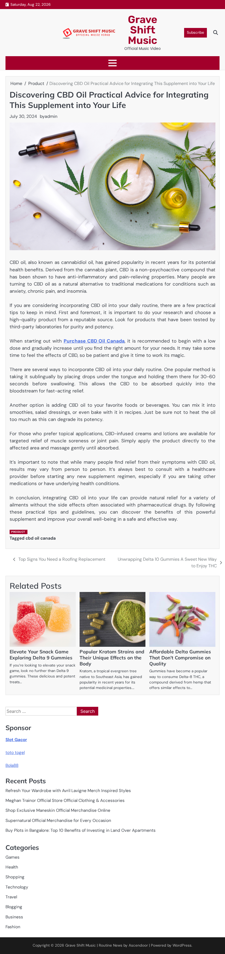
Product (18, 532)
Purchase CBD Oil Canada (94, 341)
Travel (11, 897)
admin (51, 116)
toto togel (15, 752)
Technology (16, 887)
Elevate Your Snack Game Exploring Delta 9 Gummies (41, 654)
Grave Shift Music (142, 29)
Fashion (12, 927)
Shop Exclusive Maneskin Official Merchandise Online (57, 810)
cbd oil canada (41, 538)
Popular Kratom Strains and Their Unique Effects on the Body (112, 658)
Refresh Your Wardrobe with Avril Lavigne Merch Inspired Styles (68, 790)
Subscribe (195, 32)
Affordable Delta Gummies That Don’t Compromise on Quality (180, 658)
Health (11, 867)
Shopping (14, 877)
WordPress (182, 945)
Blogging (13, 907)
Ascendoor (138, 945)
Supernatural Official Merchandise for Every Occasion (58, 820)
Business (14, 917)
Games (12, 857)
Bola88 (11, 765)
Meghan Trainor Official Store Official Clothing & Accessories (65, 800)
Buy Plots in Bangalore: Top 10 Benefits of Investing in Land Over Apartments (80, 830)
